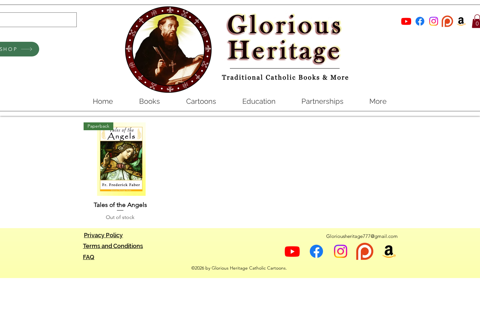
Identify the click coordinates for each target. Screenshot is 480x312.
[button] (149, 101)
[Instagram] (434, 21)
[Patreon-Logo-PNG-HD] (447, 21)
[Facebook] (420, 21)
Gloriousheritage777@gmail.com (362, 236)
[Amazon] (461, 21)
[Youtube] (406, 21)
